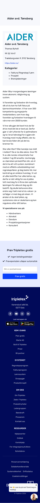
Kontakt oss (20, 421)
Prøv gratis (20, 336)
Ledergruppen (20, 408)
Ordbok (20, 438)
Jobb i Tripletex (20, 400)
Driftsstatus (28, 471)
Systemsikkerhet (14, 471)
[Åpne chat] (34, 497)
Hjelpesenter (20, 434)
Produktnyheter (20, 404)
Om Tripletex (20, 395)
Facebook (10, 313)
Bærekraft (20, 413)
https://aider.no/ (12, 63)
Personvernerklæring (20, 462)
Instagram (22, 313)
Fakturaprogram (20, 370)
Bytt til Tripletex (20, 344)
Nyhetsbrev (20, 451)
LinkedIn (28, 313)
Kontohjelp (20, 442)
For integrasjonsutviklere (20, 447)
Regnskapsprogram (20, 366)
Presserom (20, 417)
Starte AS (20, 340)
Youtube (16, 313)
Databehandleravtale (20, 467)
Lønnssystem (20, 374)
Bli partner (20, 353)
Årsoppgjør (20, 379)
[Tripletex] (20, 298)
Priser (20, 349)
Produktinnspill (20, 383)
